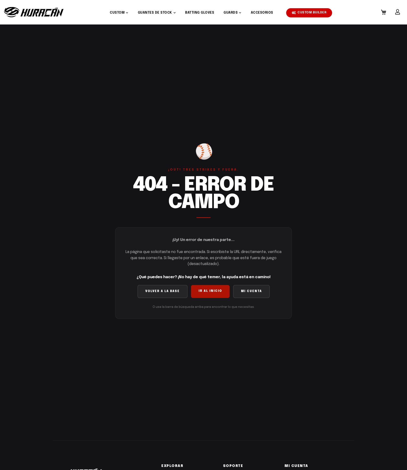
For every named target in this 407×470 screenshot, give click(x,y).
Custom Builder (311, 12)
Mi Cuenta (251, 291)
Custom (117, 12)
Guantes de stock (155, 12)
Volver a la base (162, 291)
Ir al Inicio (210, 291)
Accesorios (262, 12)
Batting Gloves (199, 12)
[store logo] (33, 12)
